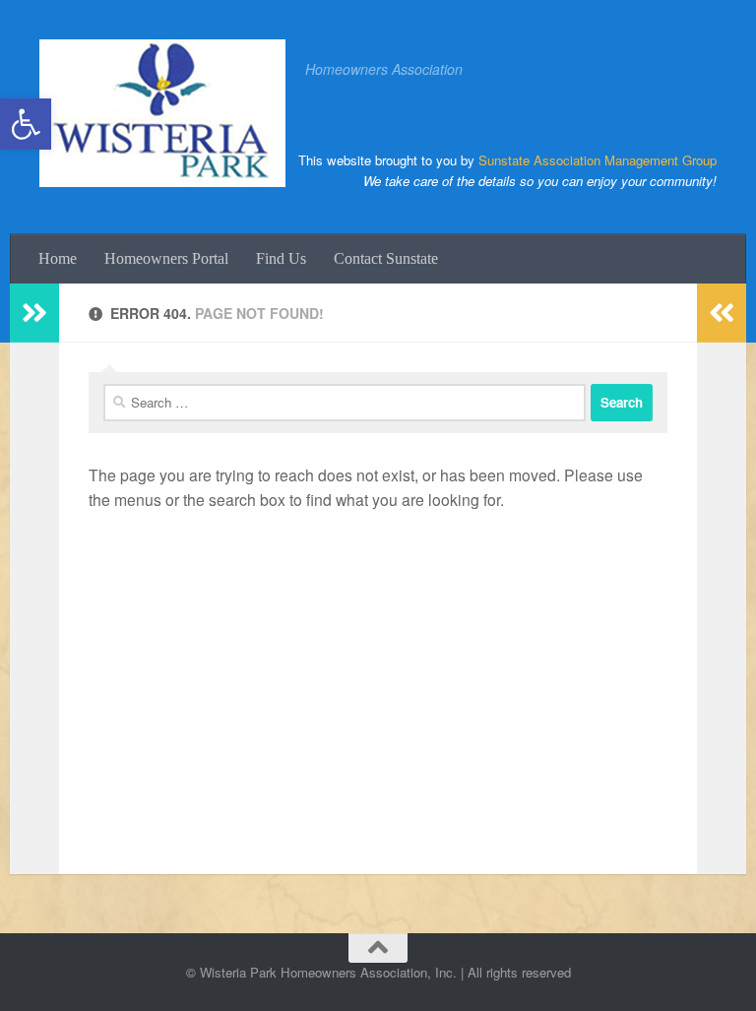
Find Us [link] (281, 258)
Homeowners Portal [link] (166, 258)
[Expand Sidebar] (34, 313)
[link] (25, 124)
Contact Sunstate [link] (386, 258)
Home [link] (57, 258)
